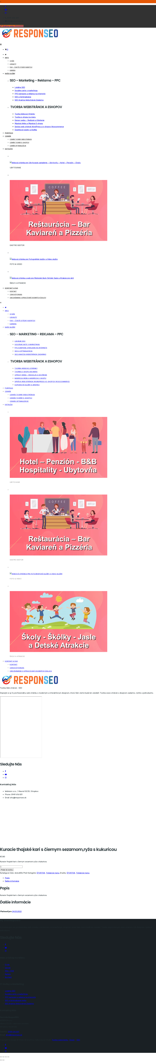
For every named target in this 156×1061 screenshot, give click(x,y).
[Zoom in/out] (1, 1056)
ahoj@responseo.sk (14, 1035)
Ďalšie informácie (12, 881)
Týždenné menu (52, 873)
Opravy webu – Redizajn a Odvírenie (29, 120)
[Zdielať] (6, 1056)
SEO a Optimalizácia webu (15, 1000)
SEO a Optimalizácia (23, 97)
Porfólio (9, 133)
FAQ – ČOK (9, 971)
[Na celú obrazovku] (3, 1056)
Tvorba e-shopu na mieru (25, 117)
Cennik (7, 968)
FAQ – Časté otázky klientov (21, 67)
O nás (12, 61)
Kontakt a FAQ (11, 288)
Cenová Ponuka (16, 294)
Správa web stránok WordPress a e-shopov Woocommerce (39, 127)
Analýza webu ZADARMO (13, 26)
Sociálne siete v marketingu (26, 90)
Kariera (12, 70)
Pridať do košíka (7, 870)
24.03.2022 (17, 911)
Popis (7, 878)
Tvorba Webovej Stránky (25, 114)
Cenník (8, 136)
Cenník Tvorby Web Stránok (21, 139)
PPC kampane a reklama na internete (30, 94)
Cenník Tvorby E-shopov (19, 142)
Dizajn (72, 1040)
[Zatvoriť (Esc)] (8, 1056)
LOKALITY (13, 64)
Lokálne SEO (20, 87)
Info (7, 58)
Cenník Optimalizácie (18, 146)
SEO (78, 1040)
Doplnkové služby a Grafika (26, 130)
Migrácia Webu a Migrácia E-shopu (29, 123)
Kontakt (13, 291)
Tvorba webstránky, (60, 1040)
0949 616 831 (13, 1032)
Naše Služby (10, 73)
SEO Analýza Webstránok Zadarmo (29, 100)
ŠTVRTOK (41, 873)
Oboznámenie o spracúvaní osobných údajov (28, 298)
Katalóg (9, 149)
